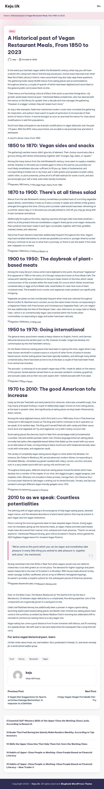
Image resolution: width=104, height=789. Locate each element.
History (22, 659)
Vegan (45, 659)
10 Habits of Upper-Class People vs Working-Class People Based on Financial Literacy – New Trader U (49, 766)
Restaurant (33, 659)
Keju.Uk (12, 6)
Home (6, 16)
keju (29, 672)
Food (12, 659)
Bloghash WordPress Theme (76, 783)
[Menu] (98, 6)
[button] (33, 678)
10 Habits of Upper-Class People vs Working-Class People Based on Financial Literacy (49, 754)
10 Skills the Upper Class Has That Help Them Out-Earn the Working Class (46, 744)
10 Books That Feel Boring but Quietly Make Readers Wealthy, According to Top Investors (50, 734)
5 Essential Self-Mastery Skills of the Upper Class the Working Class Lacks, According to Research (48, 722)
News (12, 31)
